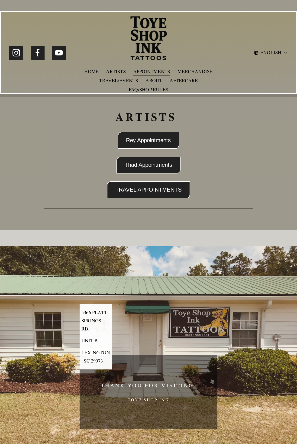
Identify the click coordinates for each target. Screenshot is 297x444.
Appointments (151, 71)
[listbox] (271, 52)
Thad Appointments (148, 165)
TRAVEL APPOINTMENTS (148, 190)
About (153, 80)
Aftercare (184, 80)
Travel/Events (118, 80)
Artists (116, 71)
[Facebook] (38, 53)
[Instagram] (16, 53)
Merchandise (195, 71)
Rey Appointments (148, 140)
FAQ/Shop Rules (148, 89)
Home (91, 71)
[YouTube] (59, 53)
